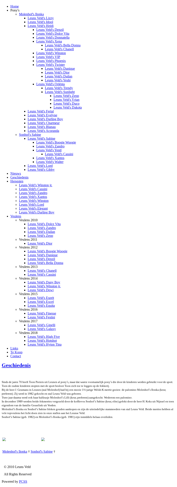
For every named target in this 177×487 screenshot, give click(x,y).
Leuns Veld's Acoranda (43, 131)
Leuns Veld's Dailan (58, 76)
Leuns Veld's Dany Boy (44, 282)
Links (14, 348)
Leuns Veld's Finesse (42, 313)
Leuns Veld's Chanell (59, 49)
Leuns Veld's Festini (41, 317)
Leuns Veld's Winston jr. (44, 286)
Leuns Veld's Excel (41, 302)
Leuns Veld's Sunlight (60, 92)
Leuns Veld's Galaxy (42, 329)
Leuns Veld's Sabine (41, 138)
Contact (15, 356)
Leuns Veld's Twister (50, 64)
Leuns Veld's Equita (41, 305)
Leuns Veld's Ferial (41, 111)
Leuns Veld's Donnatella (53, 37)
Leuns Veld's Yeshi (58, 80)
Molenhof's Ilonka (31, 14)
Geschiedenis (19, 177)
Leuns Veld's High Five (44, 336)
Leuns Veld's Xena (49, 41)
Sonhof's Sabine (30, 134)
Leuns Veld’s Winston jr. (35, 185)
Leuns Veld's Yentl (49, 150)
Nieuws (15, 173)
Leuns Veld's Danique (60, 68)
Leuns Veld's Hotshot (42, 340)
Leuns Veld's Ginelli (41, 325)
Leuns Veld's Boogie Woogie (56, 142)
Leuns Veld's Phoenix (51, 61)
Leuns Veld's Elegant (33, 208)
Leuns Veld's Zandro (50, 146)
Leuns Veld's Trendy (59, 88)
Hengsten (16, 181)
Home (14, 6)
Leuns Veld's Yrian (66, 99)
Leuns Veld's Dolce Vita (52, 33)
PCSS (23, 481)
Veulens (15, 216)
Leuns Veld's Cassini (59, 154)
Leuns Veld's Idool (40, 22)
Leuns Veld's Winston (51, 53)
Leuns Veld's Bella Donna (63, 45)
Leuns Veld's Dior (57, 72)
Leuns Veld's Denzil (50, 30)
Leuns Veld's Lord (40, 166)
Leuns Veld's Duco (66, 103)
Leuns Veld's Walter (49, 162)
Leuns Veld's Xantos (50, 158)
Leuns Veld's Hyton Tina (45, 344)
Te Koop (16, 352)
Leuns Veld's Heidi (41, 26)
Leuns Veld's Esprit (41, 298)
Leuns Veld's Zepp (66, 96)
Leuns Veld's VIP (48, 57)
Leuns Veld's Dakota (68, 107)
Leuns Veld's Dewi (41, 290)
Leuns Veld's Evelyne (42, 115)
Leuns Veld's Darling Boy (45, 119)
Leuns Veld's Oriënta (50, 84)
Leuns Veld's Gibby (41, 169)
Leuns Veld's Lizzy (41, 18)
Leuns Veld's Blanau (42, 127)
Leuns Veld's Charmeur (44, 123)
